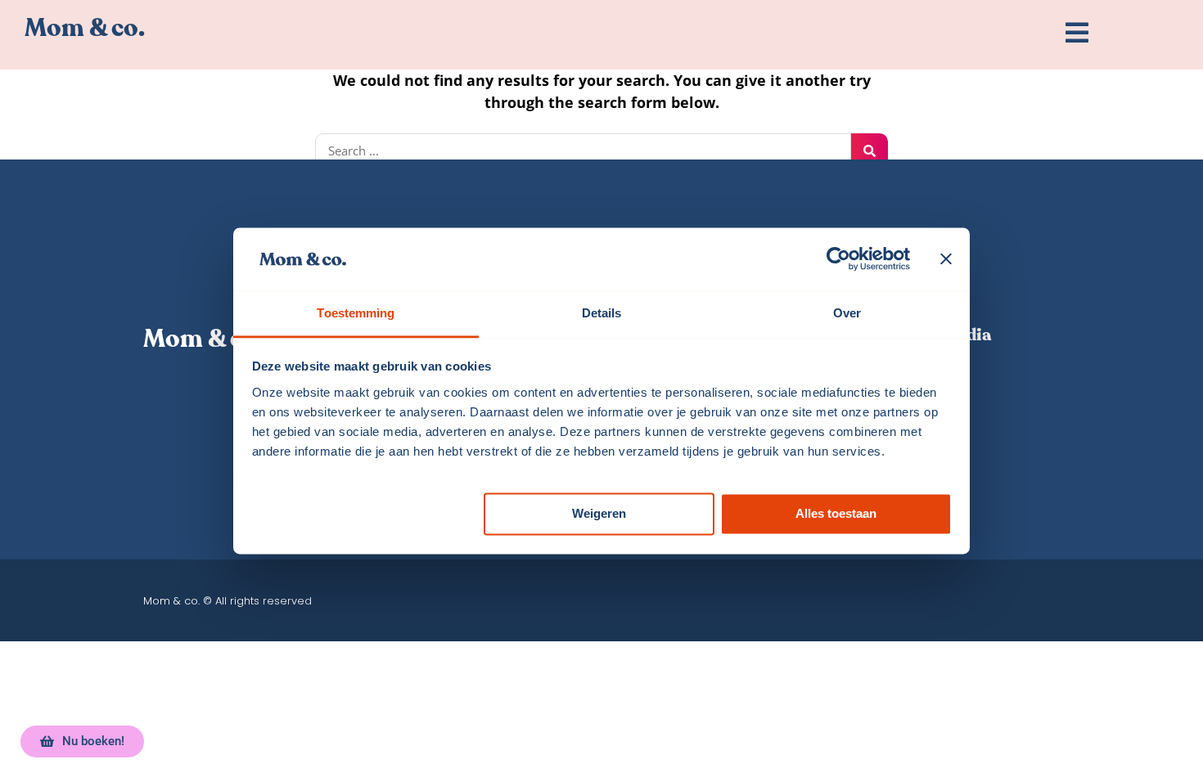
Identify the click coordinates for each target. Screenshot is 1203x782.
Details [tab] (602, 313)
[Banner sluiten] (946, 259)
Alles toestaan (835, 514)
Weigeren (599, 514)
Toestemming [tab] (355, 313)
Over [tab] (847, 313)
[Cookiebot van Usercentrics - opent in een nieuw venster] (838, 259)
